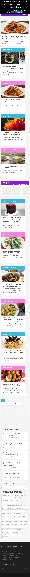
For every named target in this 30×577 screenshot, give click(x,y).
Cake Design (5, 500)
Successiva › (7, 404)
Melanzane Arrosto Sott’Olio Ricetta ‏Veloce (13, 67)
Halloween (9, 511)
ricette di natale (6, 524)
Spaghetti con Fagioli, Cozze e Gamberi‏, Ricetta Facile (13, 352)
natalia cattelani (13, 516)
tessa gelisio (14, 535)
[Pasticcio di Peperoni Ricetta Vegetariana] (13, 124)
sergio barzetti (5, 535)
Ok (12, 12)
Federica (7, 456)
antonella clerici (6, 497)
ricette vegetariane (6, 532)
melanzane (4, 516)
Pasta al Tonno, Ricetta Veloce (10, 551)
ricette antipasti (22, 519)
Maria (6, 437)
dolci (21, 505)
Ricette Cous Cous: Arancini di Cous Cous (11, 385)
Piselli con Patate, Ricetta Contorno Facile (13, 318)
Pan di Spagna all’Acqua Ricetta (10, 555)
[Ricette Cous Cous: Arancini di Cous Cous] (13, 376)
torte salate (5, 537)
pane (19, 516)
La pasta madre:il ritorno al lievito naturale (12, 474)
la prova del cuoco (6, 513)
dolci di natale (5, 508)
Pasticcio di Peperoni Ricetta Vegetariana (11, 133)
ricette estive (5, 527)
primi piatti (4, 519)
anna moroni (15, 495)
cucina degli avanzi (7, 503)
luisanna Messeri (17, 513)
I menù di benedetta (19, 511)
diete (17, 505)
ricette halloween (14, 527)
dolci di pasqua (14, 508)
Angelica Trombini (9, 477)
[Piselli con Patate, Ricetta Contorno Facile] (13, 309)
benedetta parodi (15, 497)
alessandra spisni (6, 495)
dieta (13, 505)
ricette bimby (5, 521)
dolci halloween (23, 508)
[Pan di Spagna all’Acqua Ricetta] (13, 158)
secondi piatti (16, 532)
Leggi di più (19, 12)
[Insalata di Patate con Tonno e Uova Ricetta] (13, 243)
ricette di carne (23, 521)
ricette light (23, 527)
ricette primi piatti (6, 529)
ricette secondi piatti (17, 529)
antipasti (22, 495)
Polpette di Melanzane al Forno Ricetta (12, 285)
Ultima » (17, 404)
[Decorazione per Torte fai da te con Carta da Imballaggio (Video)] (13, 209)
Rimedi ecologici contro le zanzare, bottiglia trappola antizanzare (12, 453)
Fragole (4, 511)
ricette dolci (23, 524)
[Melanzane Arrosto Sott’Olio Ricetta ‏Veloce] (13, 58)
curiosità (15, 503)
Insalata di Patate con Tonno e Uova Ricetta (12, 252)
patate (23, 516)
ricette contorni (14, 521)
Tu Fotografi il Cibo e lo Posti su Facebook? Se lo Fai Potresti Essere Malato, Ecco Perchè (12, 464)
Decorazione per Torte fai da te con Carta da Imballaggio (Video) (12, 219)
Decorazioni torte (6, 505)
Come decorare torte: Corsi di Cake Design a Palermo (12, 434)
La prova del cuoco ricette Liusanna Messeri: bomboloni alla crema (12, 444)
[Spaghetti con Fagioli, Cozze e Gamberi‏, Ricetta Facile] (13, 342)
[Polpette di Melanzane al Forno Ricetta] (13, 276)
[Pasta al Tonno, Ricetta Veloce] (13, 91)
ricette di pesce (15, 524)
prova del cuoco (13, 519)
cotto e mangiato (14, 500)
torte (19, 535)
